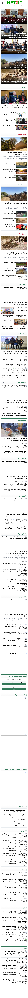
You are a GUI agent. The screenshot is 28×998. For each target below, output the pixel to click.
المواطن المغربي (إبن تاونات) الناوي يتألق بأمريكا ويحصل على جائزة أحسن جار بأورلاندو (14, 352)
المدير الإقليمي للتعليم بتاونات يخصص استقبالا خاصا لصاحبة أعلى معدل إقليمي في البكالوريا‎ (15, 554)
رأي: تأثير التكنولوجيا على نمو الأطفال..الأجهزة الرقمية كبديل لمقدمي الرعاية (9, 861)
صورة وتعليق (22, 134)
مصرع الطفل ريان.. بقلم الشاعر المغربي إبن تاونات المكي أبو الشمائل (9, 881)
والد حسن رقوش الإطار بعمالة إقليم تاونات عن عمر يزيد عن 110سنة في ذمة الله (9, 960)
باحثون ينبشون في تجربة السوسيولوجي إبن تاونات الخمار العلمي (20, 528)
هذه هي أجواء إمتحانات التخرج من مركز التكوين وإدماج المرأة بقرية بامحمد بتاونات (7, 329)
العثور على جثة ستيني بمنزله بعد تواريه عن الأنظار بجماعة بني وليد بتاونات (8, 219)
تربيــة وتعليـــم (21, 284)
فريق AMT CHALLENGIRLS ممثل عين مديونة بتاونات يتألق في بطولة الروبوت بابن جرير (9, 563)
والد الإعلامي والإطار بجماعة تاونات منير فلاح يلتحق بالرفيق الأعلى (9, 974)
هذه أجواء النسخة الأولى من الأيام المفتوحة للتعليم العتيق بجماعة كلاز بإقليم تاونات (14, 516)
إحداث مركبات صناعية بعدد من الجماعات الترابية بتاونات (9, 126)
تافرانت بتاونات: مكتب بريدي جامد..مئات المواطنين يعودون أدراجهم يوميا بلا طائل (9, 270)
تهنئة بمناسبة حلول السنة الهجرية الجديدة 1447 (10, 940)
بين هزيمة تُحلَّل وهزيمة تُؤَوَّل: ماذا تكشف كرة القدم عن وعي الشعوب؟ (9, 835)
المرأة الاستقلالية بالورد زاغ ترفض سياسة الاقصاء (10, 119)
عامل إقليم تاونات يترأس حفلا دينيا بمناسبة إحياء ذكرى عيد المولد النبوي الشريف (14, 811)
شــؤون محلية (22, 234)
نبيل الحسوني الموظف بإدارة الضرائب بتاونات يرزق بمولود (9, 912)
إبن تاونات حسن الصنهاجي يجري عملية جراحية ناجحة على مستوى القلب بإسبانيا (9, 934)
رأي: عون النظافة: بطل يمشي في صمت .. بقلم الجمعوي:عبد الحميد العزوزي (9, 848)
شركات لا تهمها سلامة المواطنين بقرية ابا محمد (10, 176)
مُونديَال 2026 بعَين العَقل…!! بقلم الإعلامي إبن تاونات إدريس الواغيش (9, 842)
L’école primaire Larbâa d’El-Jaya (9, 163)
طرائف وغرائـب (21, 596)
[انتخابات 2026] (14, 663)
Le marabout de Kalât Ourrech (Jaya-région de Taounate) (16, 154)
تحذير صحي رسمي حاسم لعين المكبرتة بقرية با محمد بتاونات (16, 477)
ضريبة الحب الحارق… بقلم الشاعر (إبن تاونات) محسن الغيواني (9, 893)
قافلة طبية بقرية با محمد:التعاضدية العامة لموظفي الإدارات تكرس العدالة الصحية (7, 491)
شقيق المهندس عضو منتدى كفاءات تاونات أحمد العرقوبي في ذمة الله (9, 980)
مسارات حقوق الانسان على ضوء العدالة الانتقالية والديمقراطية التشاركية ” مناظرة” (14, 107)
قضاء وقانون (22, 420)
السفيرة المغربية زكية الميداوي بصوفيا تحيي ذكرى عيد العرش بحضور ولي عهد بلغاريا (7, 378)
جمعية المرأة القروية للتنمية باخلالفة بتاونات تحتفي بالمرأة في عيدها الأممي (7, 416)
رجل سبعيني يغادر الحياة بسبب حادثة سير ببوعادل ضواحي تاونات (9, 226)
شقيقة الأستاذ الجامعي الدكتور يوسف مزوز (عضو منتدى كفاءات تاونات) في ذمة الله (9, 966)
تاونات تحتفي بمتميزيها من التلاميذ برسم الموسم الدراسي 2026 (15, 303)
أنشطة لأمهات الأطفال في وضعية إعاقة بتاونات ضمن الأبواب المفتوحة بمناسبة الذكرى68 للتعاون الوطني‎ (15, 403)
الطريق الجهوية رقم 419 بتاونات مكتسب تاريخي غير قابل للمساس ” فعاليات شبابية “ (9, 114)
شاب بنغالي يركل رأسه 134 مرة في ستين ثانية (9, 633)
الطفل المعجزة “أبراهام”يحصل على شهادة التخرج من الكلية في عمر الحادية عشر (9, 626)
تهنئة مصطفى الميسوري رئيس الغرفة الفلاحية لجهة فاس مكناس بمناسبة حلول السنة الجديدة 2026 (9, 920)
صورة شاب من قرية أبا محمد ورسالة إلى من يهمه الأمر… (9, 170)
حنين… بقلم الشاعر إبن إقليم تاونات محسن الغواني (9, 886)
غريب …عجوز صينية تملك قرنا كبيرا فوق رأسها (9, 639)
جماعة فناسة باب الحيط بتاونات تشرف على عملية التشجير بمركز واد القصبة (9, 276)
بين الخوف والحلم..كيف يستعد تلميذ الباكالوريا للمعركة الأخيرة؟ (8, 854)
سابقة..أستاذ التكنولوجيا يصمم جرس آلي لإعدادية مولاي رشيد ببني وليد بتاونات (9, 588)
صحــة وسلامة (22, 458)
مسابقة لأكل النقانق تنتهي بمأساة (9, 646)
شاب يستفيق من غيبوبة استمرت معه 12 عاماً (15, 615)
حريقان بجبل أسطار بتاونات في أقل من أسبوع (16, 204)
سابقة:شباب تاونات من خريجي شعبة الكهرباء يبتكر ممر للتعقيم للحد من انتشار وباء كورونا (9, 582)
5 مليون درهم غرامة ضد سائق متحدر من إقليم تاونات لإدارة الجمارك (15, 439)
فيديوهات (23, 87)
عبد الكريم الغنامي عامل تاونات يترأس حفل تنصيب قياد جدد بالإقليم (14, 818)
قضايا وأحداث (22, 185)
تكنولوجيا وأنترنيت (20, 534)
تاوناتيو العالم (22, 333)
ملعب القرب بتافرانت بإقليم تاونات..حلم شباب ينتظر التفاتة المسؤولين (9, 263)
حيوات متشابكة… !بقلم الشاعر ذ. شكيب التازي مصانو (9, 874)
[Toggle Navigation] (25, 3)
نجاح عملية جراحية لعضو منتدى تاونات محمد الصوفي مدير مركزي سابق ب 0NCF (9, 927)
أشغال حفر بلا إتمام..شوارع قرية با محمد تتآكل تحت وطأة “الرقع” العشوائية (15, 253)
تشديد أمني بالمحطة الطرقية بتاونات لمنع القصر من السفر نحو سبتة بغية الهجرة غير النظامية (9, 214)
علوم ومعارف (22, 496)
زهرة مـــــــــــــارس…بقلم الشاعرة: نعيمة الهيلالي (9, 899)
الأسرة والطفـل (21, 382)
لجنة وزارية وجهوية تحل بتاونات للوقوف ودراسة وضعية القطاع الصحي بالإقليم (20, 491)
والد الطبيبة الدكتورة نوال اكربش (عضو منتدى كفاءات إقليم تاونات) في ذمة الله (10, 952)
